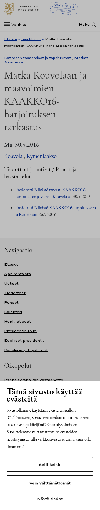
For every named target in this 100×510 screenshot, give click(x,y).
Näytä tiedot (50, 498)
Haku (84, 24)
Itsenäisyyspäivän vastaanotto (33, 379)
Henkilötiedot (17, 321)
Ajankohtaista (17, 273)
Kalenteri (13, 312)
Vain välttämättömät (50, 482)
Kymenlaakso (42, 156)
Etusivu (10, 39)
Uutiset (11, 283)
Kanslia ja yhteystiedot (26, 350)
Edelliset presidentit (24, 340)
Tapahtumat (31, 39)
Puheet (11, 302)
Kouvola (13, 156)
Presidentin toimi (21, 331)
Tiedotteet (15, 293)
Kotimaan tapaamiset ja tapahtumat (37, 58)
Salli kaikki (50, 464)
